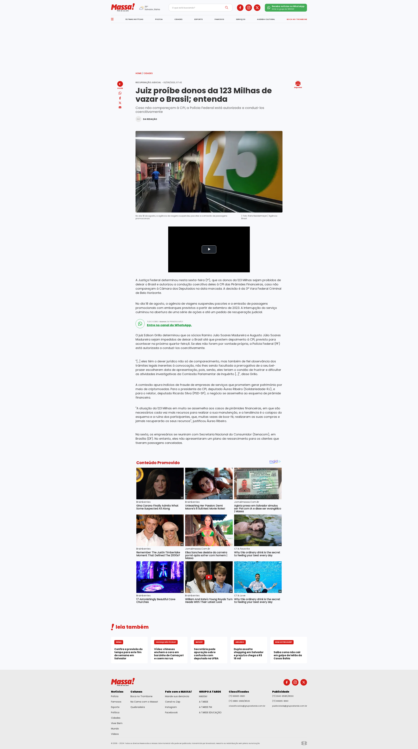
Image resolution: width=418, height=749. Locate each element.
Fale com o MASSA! (178, 692)
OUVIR (120, 88)
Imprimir (298, 87)
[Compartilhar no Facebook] (120, 99)
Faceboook (171, 712)
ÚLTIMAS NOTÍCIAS (134, 19)
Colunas (136, 692)
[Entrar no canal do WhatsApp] (140, 323)
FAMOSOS (219, 19)
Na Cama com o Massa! (144, 701)
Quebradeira (137, 707)
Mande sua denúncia (177, 696)
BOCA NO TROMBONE (297, 19)
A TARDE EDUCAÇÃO (210, 712)
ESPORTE (198, 19)
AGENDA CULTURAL (266, 19)
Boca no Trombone (141, 696)
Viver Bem (116, 723)
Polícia (114, 696)
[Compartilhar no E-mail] (120, 107)
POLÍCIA (159, 19)
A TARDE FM (205, 707)
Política (115, 712)
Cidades (148, 73)
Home (139, 73)
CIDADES (178, 19)
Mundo (115, 728)
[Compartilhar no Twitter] (120, 103)
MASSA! (203, 696)
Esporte (115, 707)
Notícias (117, 692)
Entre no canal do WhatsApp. (169, 325)
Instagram (171, 707)
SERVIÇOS (240, 19)
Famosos (116, 701)
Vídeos (115, 734)
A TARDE (203, 701)
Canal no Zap (172, 701)
